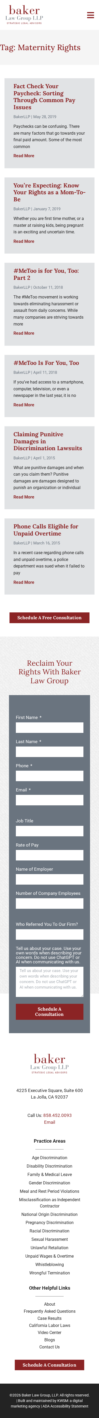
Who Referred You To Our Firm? (47, 924)
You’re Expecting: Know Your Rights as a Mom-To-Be (49, 192)
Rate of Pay (27, 845)
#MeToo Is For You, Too (46, 362)
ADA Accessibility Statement (65, 1406)
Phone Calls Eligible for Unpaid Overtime (45, 530)
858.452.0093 (57, 1115)
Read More (23, 155)
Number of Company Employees (48, 893)
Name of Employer (34, 869)
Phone (23, 766)
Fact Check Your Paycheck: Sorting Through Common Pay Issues (44, 96)
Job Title (24, 821)
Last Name (27, 741)
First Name (27, 717)
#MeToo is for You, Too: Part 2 (46, 274)
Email (22, 790)
